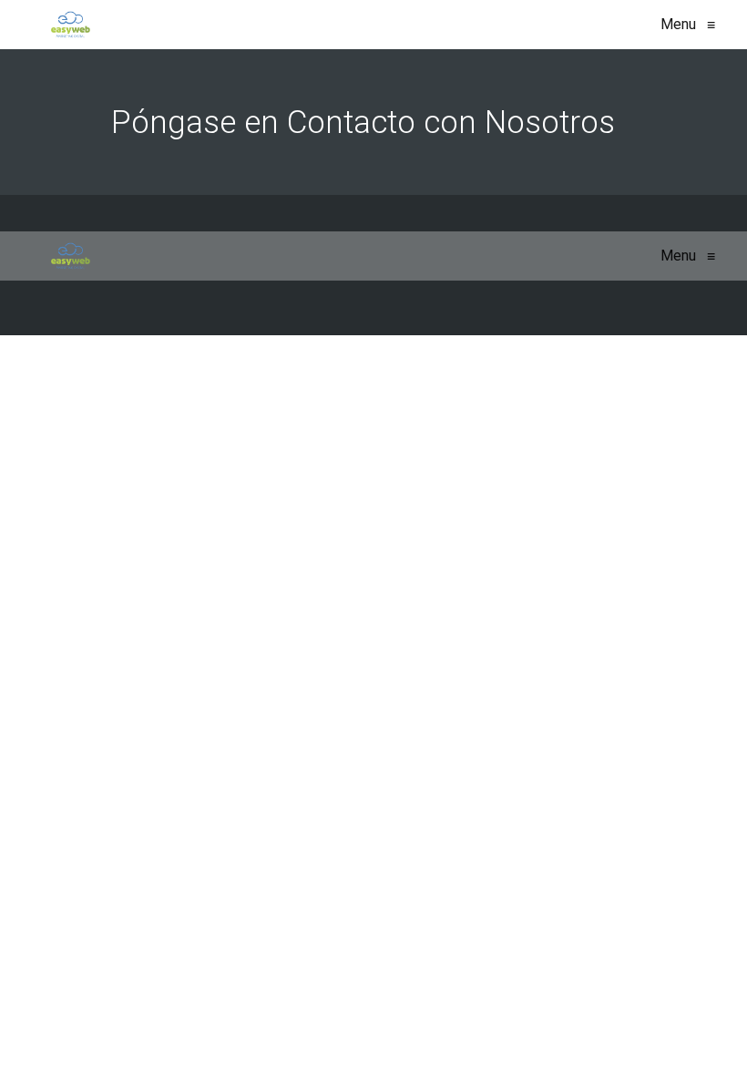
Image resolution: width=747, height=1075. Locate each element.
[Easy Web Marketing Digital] (70, 24)
